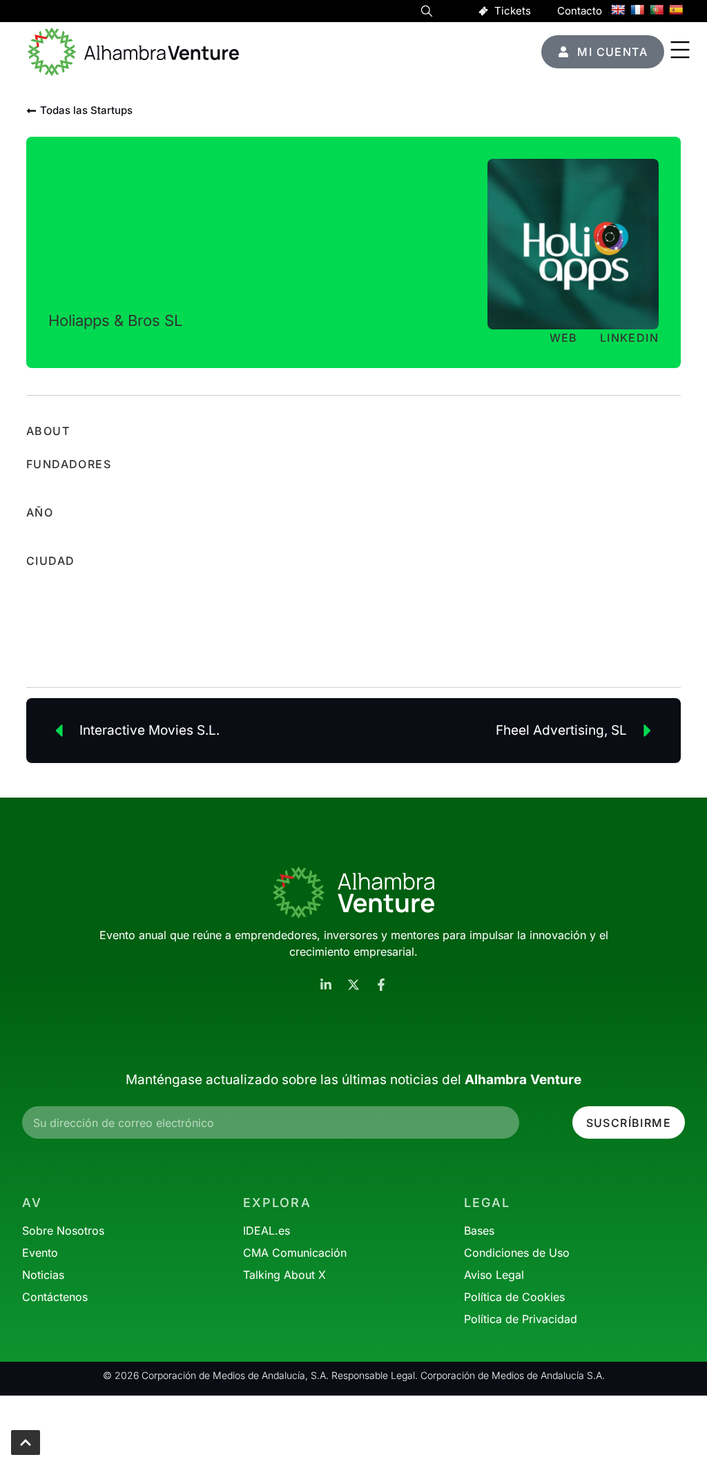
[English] (618, 9)
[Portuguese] (657, 9)
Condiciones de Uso (517, 1253)
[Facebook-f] (381, 984)
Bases (479, 1230)
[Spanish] (676, 9)
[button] (427, 13)
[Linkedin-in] (326, 984)
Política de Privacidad (520, 1319)
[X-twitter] (353, 984)
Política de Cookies (514, 1297)
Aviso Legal (494, 1275)
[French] (637, 9)
